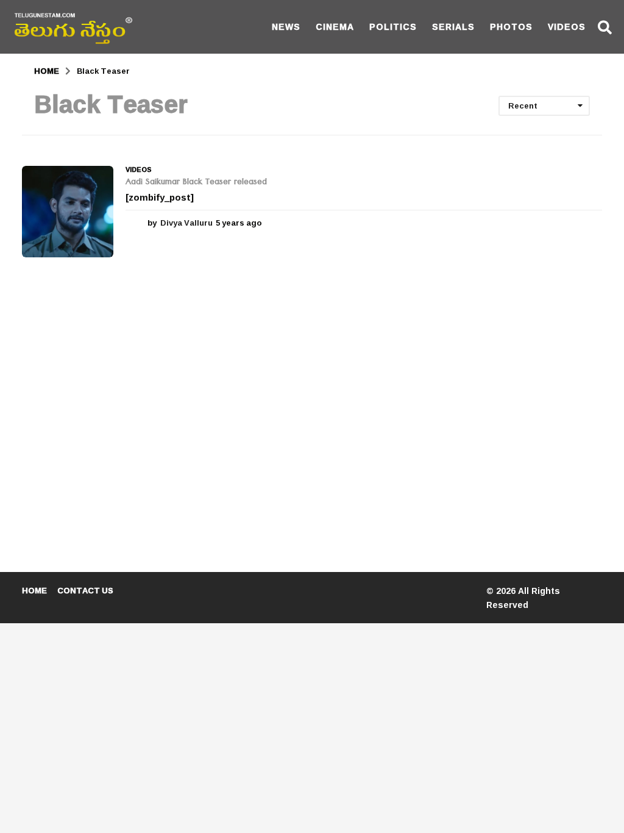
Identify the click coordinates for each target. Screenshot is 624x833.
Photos (511, 26)
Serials (453, 26)
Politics (393, 26)
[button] (605, 27)
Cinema (335, 26)
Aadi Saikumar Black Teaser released (196, 182)
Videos (567, 26)
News (286, 26)
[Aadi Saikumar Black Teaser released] (67, 211)
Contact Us (85, 590)
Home (34, 590)
